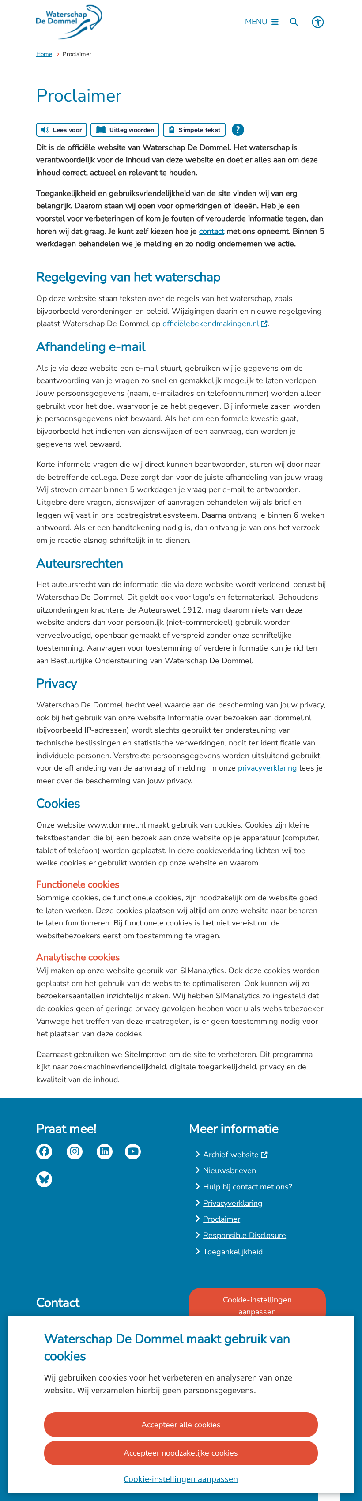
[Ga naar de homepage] (69, 22)
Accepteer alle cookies (181, 1424)
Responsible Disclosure (244, 1235)
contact (211, 231)
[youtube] (133, 1152)
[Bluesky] (44, 1179)
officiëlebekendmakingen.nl (210, 323)
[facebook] (44, 1152)
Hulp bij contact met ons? (247, 1186)
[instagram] (75, 1152)
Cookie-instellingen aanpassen (181, 1479)
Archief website (231, 1154)
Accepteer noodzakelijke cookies (181, 1453)
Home (44, 54)
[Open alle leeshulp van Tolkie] (238, 130)
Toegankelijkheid (233, 1251)
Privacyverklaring (233, 1203)
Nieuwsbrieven (229, 1170)
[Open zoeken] (294, 22)
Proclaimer (221, 1219)
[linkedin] (105, 1152)
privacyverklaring (267, 768)
